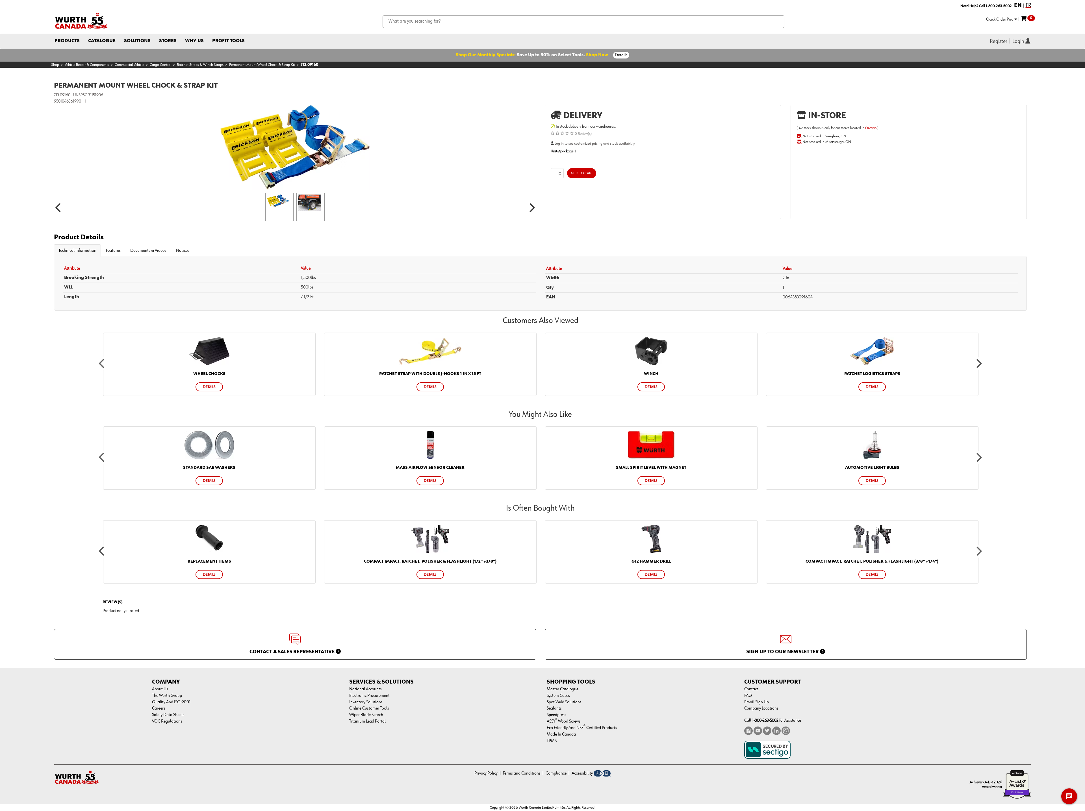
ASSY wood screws (564, 721)
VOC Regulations (167, 721)
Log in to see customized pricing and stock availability (595, 144)
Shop (55, 65)
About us (160, 689)
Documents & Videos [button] (148, 250)
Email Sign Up (756, 702)
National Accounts (365, 689)
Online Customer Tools (369, 708)
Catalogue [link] (102, 40)
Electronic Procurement (369, 695)
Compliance (556, 773)
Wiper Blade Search (366, 715)
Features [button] (113, 250)
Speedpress (556, 715)
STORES (168, 40)
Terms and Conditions (522, 773)
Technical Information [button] (77, 250)
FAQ (748, 695)
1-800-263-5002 (765, 720)
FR (1028, 5)
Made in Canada (561, 734)
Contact (751, 689)
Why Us (194, 40)
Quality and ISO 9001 (171, 702)
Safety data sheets (168, 715)
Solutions (137, 40)
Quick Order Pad (1000, 19)
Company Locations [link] (761, 708)
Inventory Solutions (366, 702)
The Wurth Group (167, 695)
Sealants (554, 708)
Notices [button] (182, 250)
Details (621, 55)
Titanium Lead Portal (367, 721)
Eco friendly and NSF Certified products (582, 728)
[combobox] (584, 21)
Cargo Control (160, 65)
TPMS (552, 741)
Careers (158, 708)
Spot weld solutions (564, 702)
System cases (558, 695)
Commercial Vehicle (129, 65)
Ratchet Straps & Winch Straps (200, 65)
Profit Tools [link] (228, 40)
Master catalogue (562, 689)
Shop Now (597, 55)
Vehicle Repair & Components (87, 65)
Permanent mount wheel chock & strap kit (262, 65)
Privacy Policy (486, 773)
